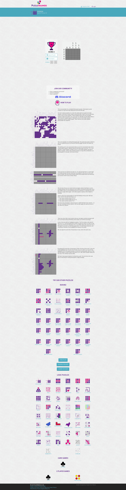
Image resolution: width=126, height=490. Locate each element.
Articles (34, 488)
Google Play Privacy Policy (49, 487)
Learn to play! (63, 369)
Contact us (32, 487)
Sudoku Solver (63, 364)
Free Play (63, 360)
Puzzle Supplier (41, 488)
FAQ (31, 488)
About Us (48, 488)
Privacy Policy (39, 487)
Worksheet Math (41, 486)
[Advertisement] (63, 27)
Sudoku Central (33, 486)
